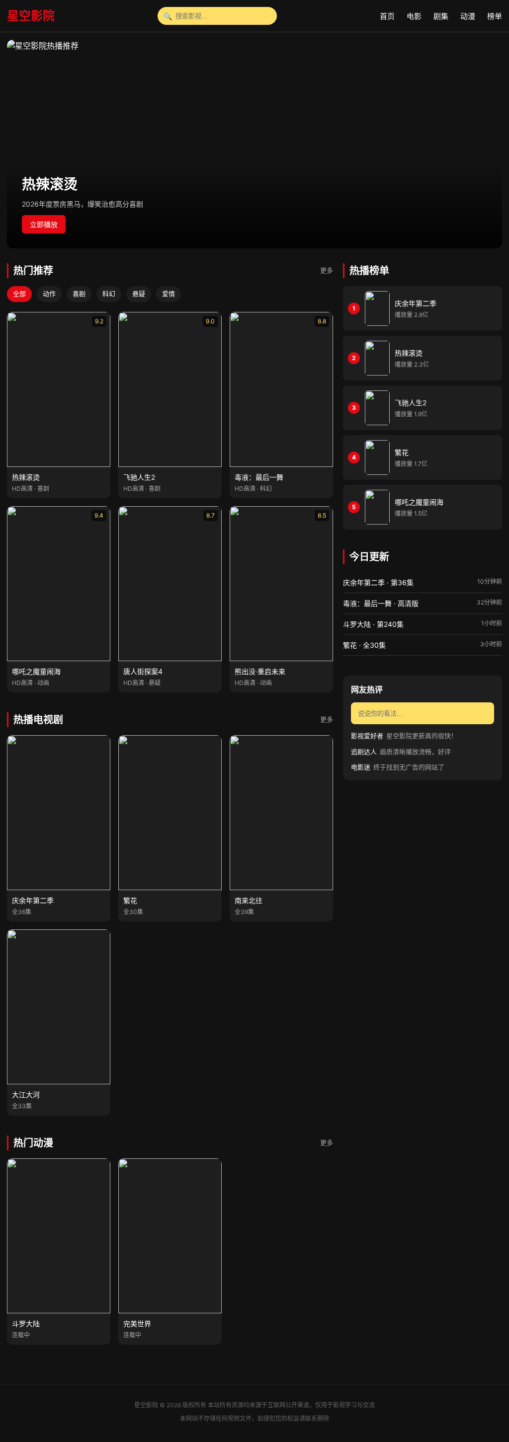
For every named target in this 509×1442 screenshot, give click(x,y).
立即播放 (44, 224)
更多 (326, 270)
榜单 (494, 16)
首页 (387, 16)
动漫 (467, 16)
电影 (414, 16)
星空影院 (31, 15)
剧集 (440, 16)
